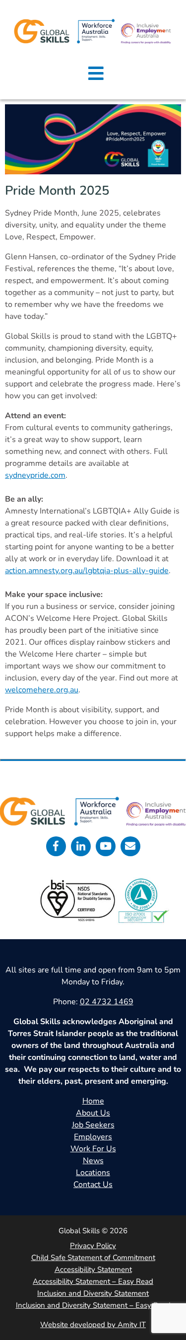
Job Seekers (93, 1124)
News (93, 1160)
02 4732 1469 (106, 1001)
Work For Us (93, 1148)
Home (93, 1101)
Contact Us (93, 1184)
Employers (93, 1136)
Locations (93, 1172)
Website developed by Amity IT (93, 1325)
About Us (93, 1113)
